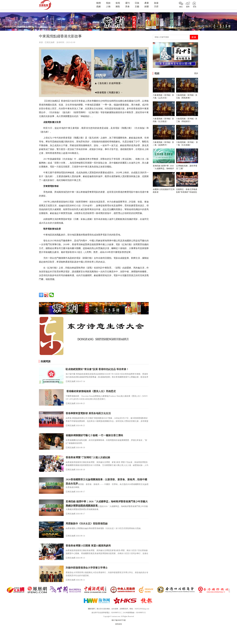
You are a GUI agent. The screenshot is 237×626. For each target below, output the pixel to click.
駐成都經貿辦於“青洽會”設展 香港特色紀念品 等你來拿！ (97, 369)
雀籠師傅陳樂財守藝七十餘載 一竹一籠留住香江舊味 (94, 435)
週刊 (127, 3)
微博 (187, 7)
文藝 (137, 6)
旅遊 (156, 3)
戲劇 (98, 6)
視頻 (108, 3)
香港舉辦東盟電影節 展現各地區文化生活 (88, 413)
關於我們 (91, 609)
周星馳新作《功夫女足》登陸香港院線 (87, 523)
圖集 (118, 6)
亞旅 (137, 3)
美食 (127, 6)
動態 (98, 3)
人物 (108, 6)
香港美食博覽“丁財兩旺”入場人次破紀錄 (88, 457)
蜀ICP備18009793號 (119, 620)
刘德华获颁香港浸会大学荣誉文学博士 (87, 567)
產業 (146, 3)
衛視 (118, 3)
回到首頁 (118, 624)
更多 (196, 73)
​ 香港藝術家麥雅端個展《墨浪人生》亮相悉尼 (91, 391)
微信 (181, 7)
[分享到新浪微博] (46, 295)
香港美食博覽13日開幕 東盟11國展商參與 (88, 545)
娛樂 (146, 6)
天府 (156, 6)
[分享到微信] (51, 295)
